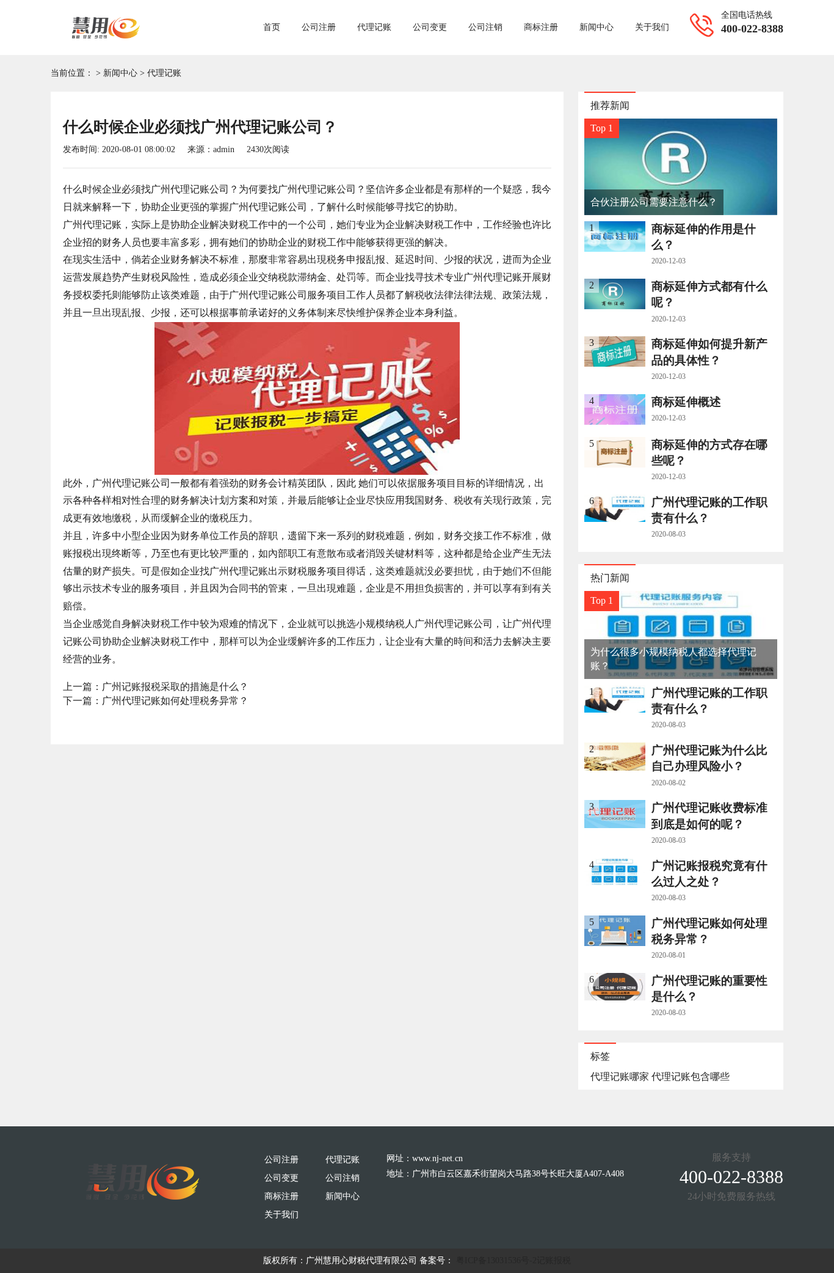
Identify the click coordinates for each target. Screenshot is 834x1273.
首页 (271, 27)
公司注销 (485, 27)
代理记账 (374, 27)
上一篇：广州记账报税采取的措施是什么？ (155, 686)
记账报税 (554, 1260)
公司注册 (319, 27)
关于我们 (652, 27)
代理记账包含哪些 (690, 1076)
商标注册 (541, 27)
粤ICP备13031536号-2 (496, 1260)
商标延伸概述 (686, 401)
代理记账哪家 (619, 1076)
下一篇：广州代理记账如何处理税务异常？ (155, 700)
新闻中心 (596, 27)
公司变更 (430, 27)
